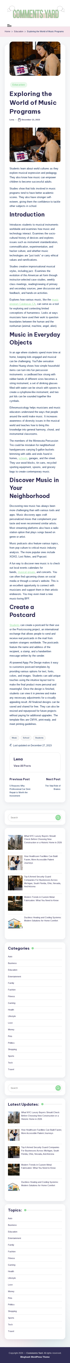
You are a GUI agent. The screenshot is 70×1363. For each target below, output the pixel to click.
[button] (22, 765)
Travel (11, 1069)
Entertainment (14, 976)
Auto (10, 956)
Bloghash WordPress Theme (35, 1357)
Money (11, 1029)
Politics (11, 1043)
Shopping (12, 1049)
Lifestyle (12, 1016)
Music (14, 738)
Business (12, 963)
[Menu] (9, 25)
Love (10, 1023)
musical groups (26, 572)
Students (15, 625)
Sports (11, 1056)
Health (11, 1010)
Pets (10, 1036)
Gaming (11, 1003)
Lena (18, 759)
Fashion (12, 989)
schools (23, 458)
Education (18, 84)
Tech (10, 1063)
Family (11, 983)
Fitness (11, 996)
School (26, 738)
